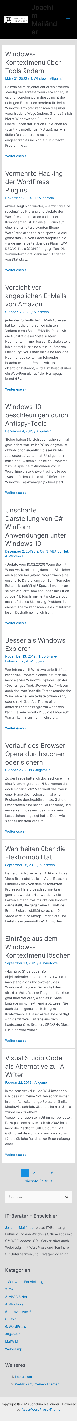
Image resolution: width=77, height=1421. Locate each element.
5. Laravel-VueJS (18, 1312)
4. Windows (39, 79)
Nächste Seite (38, 1181)
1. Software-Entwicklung (24, 1282)
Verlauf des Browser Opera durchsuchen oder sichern (35, 754)
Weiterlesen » (15, 156)
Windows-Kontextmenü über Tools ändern (33, 62)
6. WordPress (15, 1327)
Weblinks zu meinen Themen (37, 1384)
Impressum (23, 1377)
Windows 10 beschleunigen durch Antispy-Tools (36, 415)
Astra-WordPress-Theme (41, 1409)
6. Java (10, 1319)
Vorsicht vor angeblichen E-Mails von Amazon (36, 296)
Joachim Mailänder (44, 19)
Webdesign (14, 1349)
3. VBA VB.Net (57, 551)
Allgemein (57, 79)
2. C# (40, 551)
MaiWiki (11, 1342)
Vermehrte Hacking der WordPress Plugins (34, 182)
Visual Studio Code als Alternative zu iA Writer (34, 1066)
